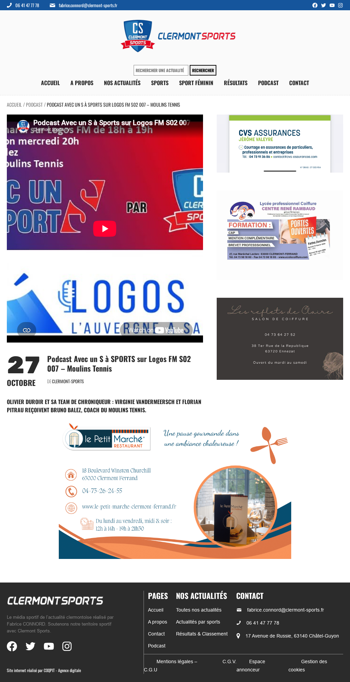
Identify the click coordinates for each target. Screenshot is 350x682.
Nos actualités (122, 83)
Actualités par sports (198, 622)
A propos (81, 83)
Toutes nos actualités (198, 610)
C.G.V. (230, 661)
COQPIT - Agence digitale (62, 670)
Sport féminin (196, 83)
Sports (160, 83)
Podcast (268, 83)
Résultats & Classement (202, 634)
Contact (299, 83)
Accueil (50, 83)
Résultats (235, 83)
